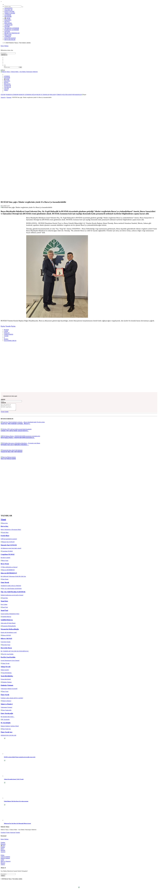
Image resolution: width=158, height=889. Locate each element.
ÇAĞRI (6, 331)
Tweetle (8, 326)
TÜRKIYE (7, 36)
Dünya (2, 848)
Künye (2, 46)
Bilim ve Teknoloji (6, 861)
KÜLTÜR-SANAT (10, 38)
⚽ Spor (3, 845)
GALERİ (6, 88)
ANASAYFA (8, 8)
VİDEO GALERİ (9, 13)
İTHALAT (7, 333)
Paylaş (3, 326)
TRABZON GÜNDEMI (11, 28)
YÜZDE (6, 336)
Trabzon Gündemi (5, 856)
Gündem (3, 842)
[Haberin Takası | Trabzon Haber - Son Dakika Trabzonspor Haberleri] (19, 71)
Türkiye (3, 864)
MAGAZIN (7, 34)
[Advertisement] (6, 124)
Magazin (3, 863)
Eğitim (2, 855)
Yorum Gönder (5, 411)
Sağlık (2, 860)
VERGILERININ (8, 334)
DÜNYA (7, 21)
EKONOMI (7, 16)
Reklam (6, 46)
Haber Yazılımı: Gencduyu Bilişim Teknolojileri (79, 884)
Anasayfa (3, 97)
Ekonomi (9, 97)
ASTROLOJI (8, 25)
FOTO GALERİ (9, 11)
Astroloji (3, 852)
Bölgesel (3, 850)
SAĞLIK (7, 31)
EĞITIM (7, 26)
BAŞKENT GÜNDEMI (11, 30)
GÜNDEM (7, 15)
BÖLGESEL (8, 23)
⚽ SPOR (7, 18)
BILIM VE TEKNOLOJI (11, 33)
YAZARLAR (8, 10)
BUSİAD (6, 329)
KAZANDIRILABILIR (10, 340)
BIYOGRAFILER (9, 39)
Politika (3, 847)
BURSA (6, 339)
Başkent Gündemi (5, 858)
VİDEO (6, 90)
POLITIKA (7, 20)
